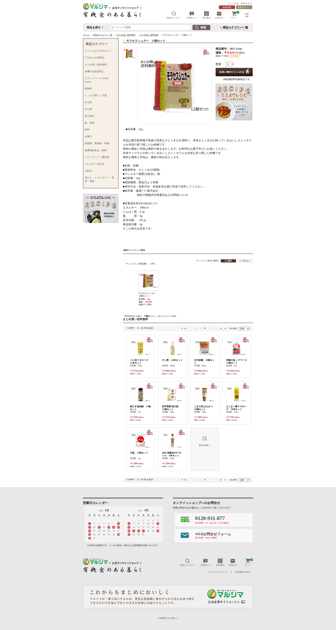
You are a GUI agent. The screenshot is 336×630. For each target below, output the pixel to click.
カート (235, 15)
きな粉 (87, 102)
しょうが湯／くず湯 (95, 95)
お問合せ (219, 18)
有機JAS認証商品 (93, 71)
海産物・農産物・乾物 (96, 143)
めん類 (87, 109)
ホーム (86, 35)
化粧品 (87, 170)
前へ (186, 328)
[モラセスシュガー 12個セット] (129, 53)
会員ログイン (244, 7)
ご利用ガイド (192, 18)
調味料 (87, 88)
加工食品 (88, 116)
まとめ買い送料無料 (126, 35)
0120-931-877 (212, 519)
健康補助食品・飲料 (95, 150)
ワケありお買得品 (93, 57)
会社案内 (206, 18)
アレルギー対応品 (93, 164)
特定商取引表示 (242, 572)
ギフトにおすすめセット (97, 50)
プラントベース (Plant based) (95, 80)
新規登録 (227, 7)
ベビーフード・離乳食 (96, 157)
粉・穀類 (88, 123)
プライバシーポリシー (217, 572)
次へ (221, 328)
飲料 (86, 129)
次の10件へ (204, 445)
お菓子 (87, 136)
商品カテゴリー (174, 18)
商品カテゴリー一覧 (235, 27)
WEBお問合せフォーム (213, 535)
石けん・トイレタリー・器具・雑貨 (98, 179)
